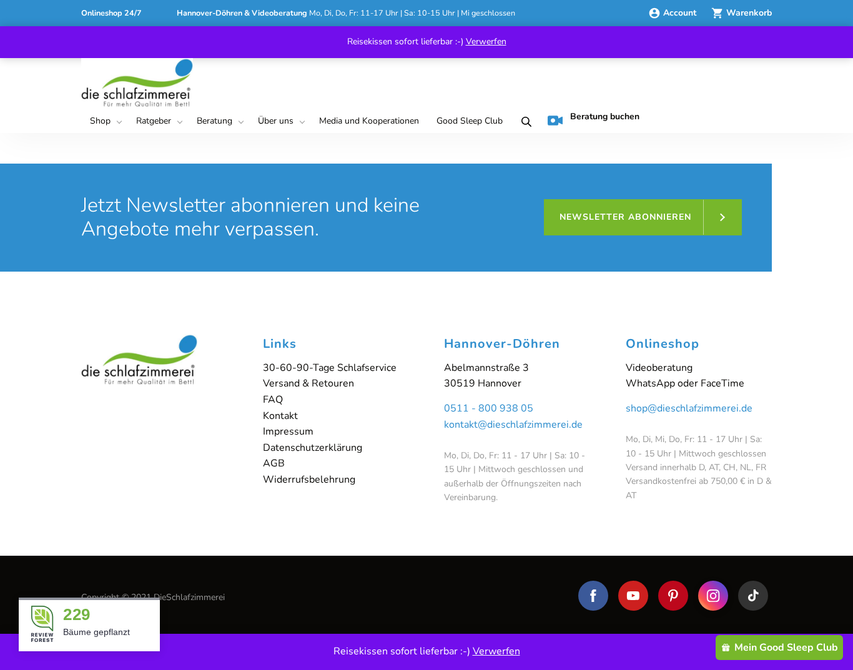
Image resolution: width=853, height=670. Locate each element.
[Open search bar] (523, 121)
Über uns (275, 121)
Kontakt (280, 416)
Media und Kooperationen (369, 121)
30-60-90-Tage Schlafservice (330, 368)
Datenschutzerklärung (312, 448)
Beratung (214, 121)
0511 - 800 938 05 (488, 408)
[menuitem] (104, 121)
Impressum (288, 431)
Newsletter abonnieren (625, 217)
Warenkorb (749, 13)
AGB (274, 463)
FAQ (273, 399)
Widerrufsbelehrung (309, 479)
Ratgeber (153, 121)
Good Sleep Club (469, 121)
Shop (100, 121)
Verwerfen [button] (486, 41)
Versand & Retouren (308, 383)
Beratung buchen (604, 116)
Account (681, 13)
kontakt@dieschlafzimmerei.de (513, 424)
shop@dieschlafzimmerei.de (689, 408)
